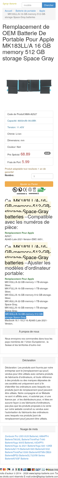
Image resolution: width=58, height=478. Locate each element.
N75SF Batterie (21, 458)
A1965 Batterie (35, 449)
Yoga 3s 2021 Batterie (24, 445)
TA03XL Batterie (21, 439)
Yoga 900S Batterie (23, 442)
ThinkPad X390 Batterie (25, 452)
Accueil (8, 10)
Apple (42, 10)
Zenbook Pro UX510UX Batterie (21, 436)
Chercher (48, 5)
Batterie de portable (26, 10)
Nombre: (9, 175)
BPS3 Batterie (20, 455)
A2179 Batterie (20, 449)
